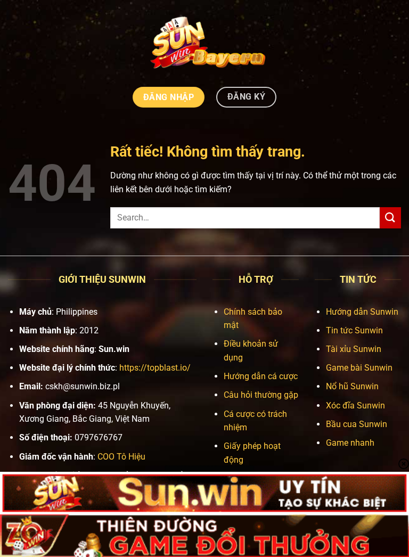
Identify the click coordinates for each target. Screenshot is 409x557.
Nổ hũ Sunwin (352, 386)
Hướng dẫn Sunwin (362, 312)
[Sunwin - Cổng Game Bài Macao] (204, 41)
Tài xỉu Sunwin (353, 349)
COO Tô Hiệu (121, 457)
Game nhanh (350, 443)
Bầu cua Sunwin (356, 424)
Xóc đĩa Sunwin (355, 405)
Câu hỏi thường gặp (261, 395)
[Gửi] (390, 217)
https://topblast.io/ (155, 368)
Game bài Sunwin (359, 368)
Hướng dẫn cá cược (261, 376)
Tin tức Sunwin (354, 330)
